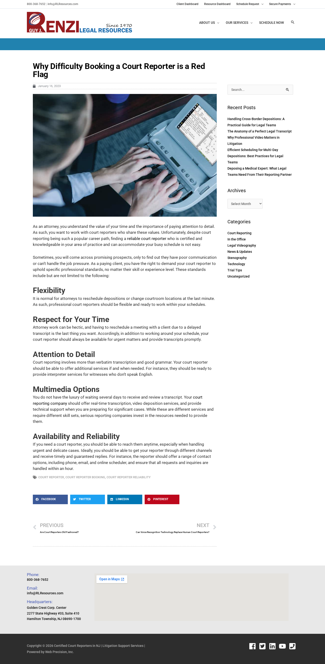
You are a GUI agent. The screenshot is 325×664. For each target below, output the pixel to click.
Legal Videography (241, 245)
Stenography (237, 258)
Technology (236, 264)
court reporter (51, 477)
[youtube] (283, 646)
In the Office (236, 239)
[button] (293, 22)
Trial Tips (234, 270)
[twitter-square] (263, 646)
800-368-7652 (36, 4)
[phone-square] (293, 646)
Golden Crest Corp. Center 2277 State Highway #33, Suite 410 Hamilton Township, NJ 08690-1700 (54, 613)
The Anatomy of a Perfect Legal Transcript (259, 131)
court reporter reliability (129, 477)
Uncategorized (238, 276)
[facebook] (253, 646)
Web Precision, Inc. (59, 652)
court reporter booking (85, 477)
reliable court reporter (146, 238)
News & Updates (239, 252)
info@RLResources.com (62, 4)
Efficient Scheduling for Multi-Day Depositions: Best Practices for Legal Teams (255, 156)
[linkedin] (273, 646)
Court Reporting (239, 233)
